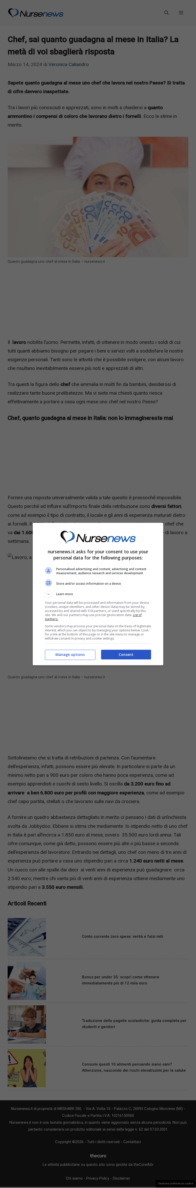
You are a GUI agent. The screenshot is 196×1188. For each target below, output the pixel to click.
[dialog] (98, 594)
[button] (98, 594)
